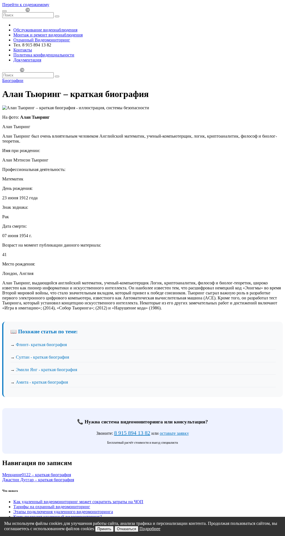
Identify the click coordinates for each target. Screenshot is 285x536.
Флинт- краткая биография (41, 344)
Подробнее (149, 528)
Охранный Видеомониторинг (41, 40)
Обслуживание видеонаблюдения (45, 30)
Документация (27, 60)
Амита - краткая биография (42, 382)
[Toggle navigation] (4, 11)
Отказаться (126, 529)
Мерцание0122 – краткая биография (36, 474)
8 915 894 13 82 (132, 433)
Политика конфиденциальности (43, 55)
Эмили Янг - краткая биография (46, 369)
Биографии (12, 80)
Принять (104, 529)
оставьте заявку (174, 433)
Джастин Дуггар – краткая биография (38, 479)
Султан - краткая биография (42, 357)
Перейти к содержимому (25, 4)
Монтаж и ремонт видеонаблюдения (48, 35)
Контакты (22, 50)
